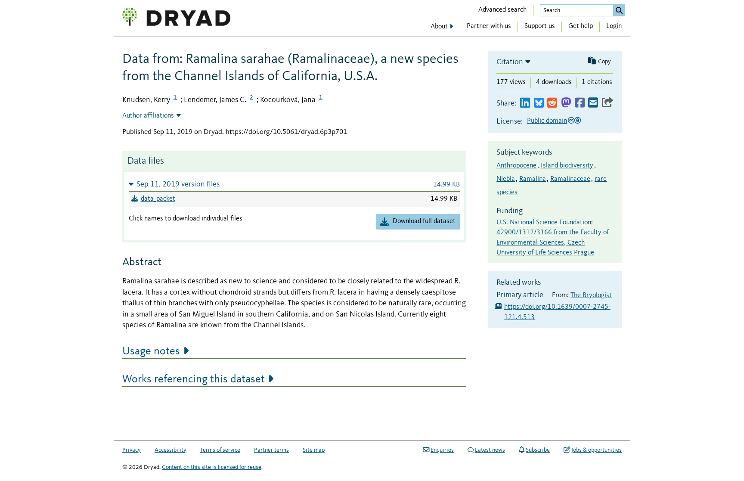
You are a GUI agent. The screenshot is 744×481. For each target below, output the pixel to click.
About (439, 26)
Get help (580, 26)
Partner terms (271, 450)
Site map (314, 450)
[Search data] (619, 10)
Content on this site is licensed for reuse (211, 467)
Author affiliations (148, 115)
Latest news (490, 450)
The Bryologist (591, 295)
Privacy (131, 450)
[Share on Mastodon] (566, 103)
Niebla (505, 179)
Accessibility (170, 450)
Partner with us (489, 26)
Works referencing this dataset (193, 379)
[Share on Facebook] (580, 103)
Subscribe (538, 450)
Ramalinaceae (570, 179)
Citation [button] (509, 62)
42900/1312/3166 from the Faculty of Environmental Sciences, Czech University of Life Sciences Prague (552, 242)
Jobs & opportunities (596, 450)
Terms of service (220, 450)
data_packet (158, 199)
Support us (539, 26)
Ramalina (532, 179)
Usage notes (151, 351)
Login (614, 26)
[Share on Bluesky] (539, 103)
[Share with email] (593, 103)
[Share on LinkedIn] (525, 103)
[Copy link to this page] (607, 103)
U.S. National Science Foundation (543, 222)
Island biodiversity (567, 165)
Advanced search (502, 9)
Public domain (547, 121)
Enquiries (442, 450)
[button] (294, 184)
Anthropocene (516, 165)
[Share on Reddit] (552, 103)
